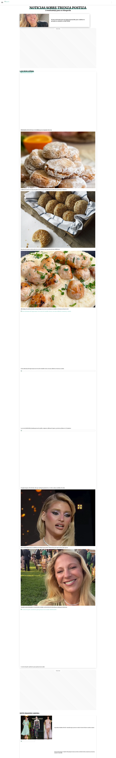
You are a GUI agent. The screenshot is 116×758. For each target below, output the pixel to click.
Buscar (114, 2)
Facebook (94, 2)
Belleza (38, 2)
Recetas (57, 2)
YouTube (103, 2)
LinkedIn (109, 2)
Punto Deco (70, 2)
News (51, 2)
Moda (33, 2)
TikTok (100, 2)
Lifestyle (45, 2)
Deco (63, 2)
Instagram (91, 2)
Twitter (97, 2)
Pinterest (106, 2)
